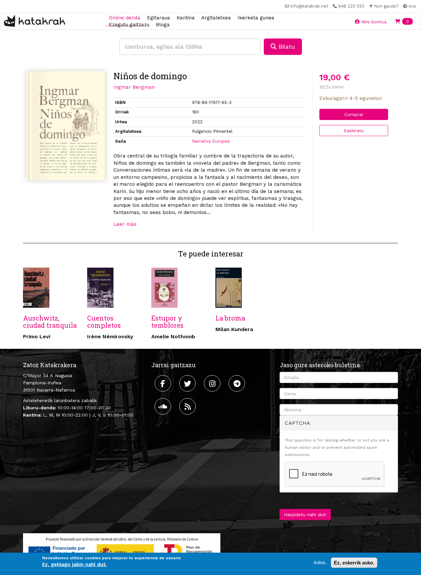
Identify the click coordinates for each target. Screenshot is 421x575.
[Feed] (188, 406)
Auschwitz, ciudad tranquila (50, 321)
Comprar (353, 114)
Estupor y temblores (167, 321)
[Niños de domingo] (65, 125)
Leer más (124, 224)
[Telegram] (238, 383)
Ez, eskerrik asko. (354, 562)
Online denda (124, 17)
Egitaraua (158, 17)
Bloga (163, 25)
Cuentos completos (104, 321)
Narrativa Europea (211, 141)
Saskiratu (354, 130)
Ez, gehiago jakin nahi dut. (74, 565)
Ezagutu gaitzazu (129, 25)
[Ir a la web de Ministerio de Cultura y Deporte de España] (121, 550)
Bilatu (286, 46)
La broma (230, 318)
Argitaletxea (216, 17)
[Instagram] (213, 383)
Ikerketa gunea (255, 17)
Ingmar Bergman (134, 87)
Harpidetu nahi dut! (305, 514)
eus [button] (411, 6)
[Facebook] (164, 383)
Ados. (320, 562)
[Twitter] (188, 383)
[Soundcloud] (164, 406)
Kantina (186, 17)
